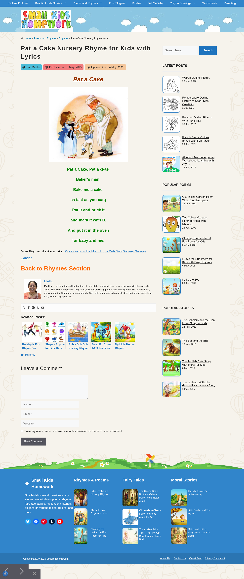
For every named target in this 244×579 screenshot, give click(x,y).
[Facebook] (28, 308)
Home (27, 38)
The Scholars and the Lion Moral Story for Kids (198, 321)
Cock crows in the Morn (82, 251)
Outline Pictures (18, 3)
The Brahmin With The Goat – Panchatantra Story (198, 384)
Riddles (136, 3)
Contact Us (180, 558)
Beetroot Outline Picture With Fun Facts (197, 119)
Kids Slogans (117, 3)
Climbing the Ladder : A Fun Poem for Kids (196, 240)
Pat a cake (55, 251)
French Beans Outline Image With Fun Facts (196, 139)
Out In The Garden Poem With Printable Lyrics (197, 198)
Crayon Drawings (180, 3)
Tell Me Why (155, 3)
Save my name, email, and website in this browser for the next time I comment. (73, 431)
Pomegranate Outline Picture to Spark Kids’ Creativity (195, 101)
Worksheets (209, 3)
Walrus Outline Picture (196, 77)
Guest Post (195, 558)
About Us (165, 558)
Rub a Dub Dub (110, 251)
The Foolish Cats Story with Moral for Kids (196, 363)
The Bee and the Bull (195, 340)
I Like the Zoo (190, 279)
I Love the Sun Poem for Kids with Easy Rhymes (197, 260)
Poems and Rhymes (85, 3)
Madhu (36, 67)
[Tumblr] (38, 308)
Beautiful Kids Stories (48, 3)
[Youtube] (42, 308)
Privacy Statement (215, 558)
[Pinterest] (33, 308)
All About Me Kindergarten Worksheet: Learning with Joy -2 (198, 161)
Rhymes (63, 38)
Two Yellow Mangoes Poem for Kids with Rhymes (195, 221)
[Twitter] (24, 308)
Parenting (230, 3)
